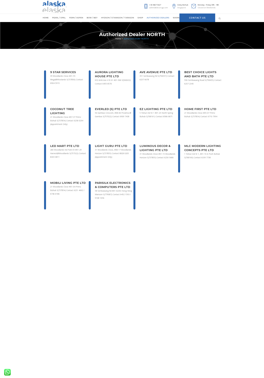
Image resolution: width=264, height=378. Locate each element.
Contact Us (197, 17)
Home (118, 38)
